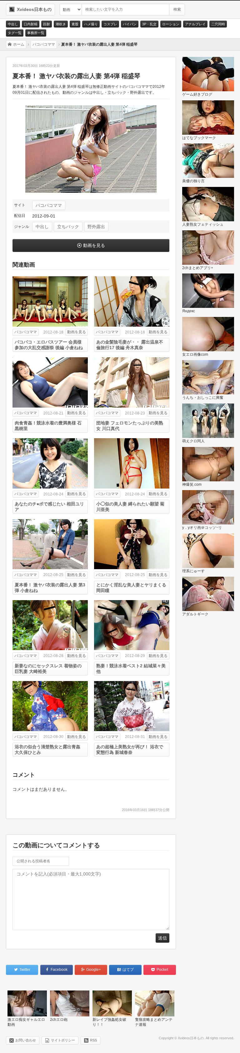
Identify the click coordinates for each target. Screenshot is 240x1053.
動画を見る (94, 245)
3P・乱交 (149, 24)
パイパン (130, 24)
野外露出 (96, 226)
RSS (93, 1040)
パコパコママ (49, 205)
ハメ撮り (91, 24)
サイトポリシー (63, 1040)
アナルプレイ (195, 24)
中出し (13, 24)
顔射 (46, 24)
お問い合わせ (25, 1040)
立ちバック (68, 226)
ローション (170, 24)
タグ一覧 (15, 33)
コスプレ (110, 24)
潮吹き (61, 24)
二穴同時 (218, 24)
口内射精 (31, 24)
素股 (75, 24)
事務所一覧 (35, 33)
